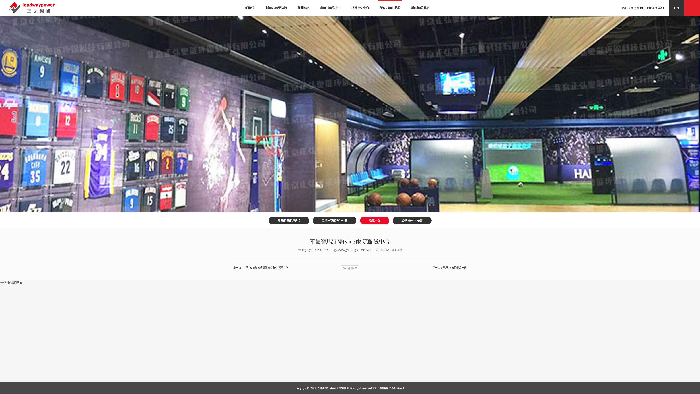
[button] (344, 206)
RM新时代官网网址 (11, 282)
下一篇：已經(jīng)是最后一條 (450, 267)
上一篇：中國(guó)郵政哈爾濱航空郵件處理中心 (260, 267)
